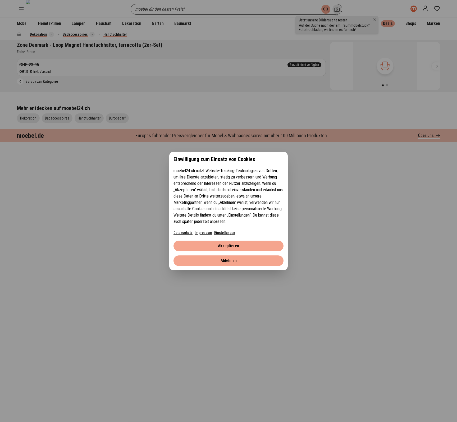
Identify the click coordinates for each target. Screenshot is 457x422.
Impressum (203, 233)
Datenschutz (183, 233)
